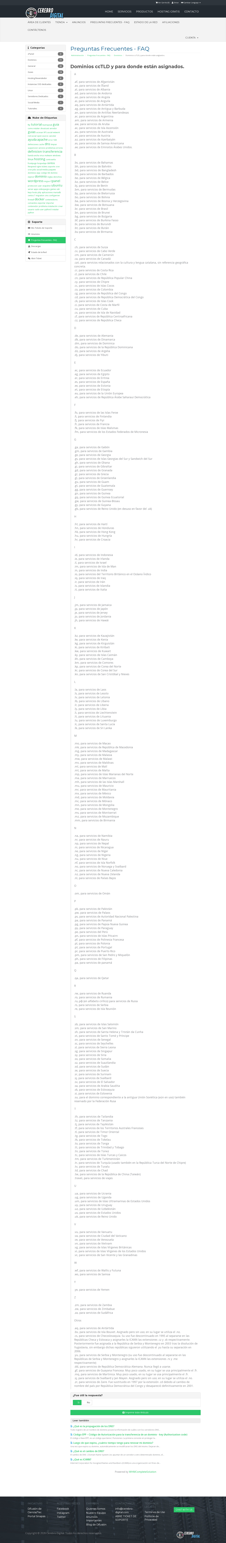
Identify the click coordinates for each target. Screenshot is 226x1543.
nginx (39, 166)
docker (40, 199)
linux (30, 159)
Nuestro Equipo (96, 1512)
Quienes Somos (95, 1508)
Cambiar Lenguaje (191, 2)
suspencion (33, 148)
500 (55, 140)
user (40, 185)
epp (38, 173)
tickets (44, 166)
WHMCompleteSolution (142, 1471)
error (50, 140)
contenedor (33, 206)
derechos (57, 177)
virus (42, 155)
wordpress (36, 181)
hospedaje (42, 163)
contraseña (51, 159)
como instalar (34, 128)
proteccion (32, 185)
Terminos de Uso (155, 1512)
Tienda (60, 22)
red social (32, 136)
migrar (47, 181)
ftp (29, 125)
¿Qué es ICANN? (82, 1459)
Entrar (176, 2)
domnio (54, 173)
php (39, 192)
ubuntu (56, 185)
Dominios (118, 55)
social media (42, 169)
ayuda (32, 139)
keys (30, 192)
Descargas (35, 246)
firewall (31, 199)
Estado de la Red (146, 22)
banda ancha (33, 155)
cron (58, 166)
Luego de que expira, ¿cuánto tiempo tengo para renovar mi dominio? (113, 1443)
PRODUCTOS (144, 11)
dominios (32, 173)
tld (49, 173)
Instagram (63, 1512)
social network (53, 132)
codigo (44, 173)
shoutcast (44, 128)
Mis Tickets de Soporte (41, 227)
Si (78, 1402)
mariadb (57, 192)
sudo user (39, 209)
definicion (35, 151)
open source (42, 136)
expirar (31, 177)
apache (42, 139)
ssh (58, 189)
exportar (42, 203)
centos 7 (31, 195)
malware (48, 155)
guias (32, 132)
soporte (51, 166)
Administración (77, 55)
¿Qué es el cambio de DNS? (88, 1451)
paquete (52, 169)
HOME (109, 11)
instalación (52, 206)
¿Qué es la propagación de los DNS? (93, 1426)
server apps (33, 189)
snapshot (46, 185)
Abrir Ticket (36, 258)
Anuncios (79, 22)
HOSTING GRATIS (169, 11)
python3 (48, 209)
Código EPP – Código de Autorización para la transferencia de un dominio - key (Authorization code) (130, 1434)
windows (56, 155)
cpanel (55, 181)
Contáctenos (37, 29)
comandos (32, 203)
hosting (39, 159)
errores (59, 148)
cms (46, 195)
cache (41, 144)
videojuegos (44, 189)
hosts (34, 192)
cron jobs (32, 169)
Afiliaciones (170, 22)
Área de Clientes (39, 22)
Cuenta (191, 37)
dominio (41, 176)
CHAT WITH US (184, 1509)
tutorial (36, 124)
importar (50, 203)
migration (40, 195)
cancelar (52, 136)
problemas (51, 148)
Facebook (63, 1508)
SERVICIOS (124, 11)
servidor (53, 128)
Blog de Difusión (96, 1524)
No (88, 1402)
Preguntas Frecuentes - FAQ (109, 22)
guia (56, 124)
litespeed (32, 166)
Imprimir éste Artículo (137, 1412)
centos (51, 163)
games (53, 189)
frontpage (32, 163)
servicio (41, 148)
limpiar (54, 144)
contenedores (51, 199)
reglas (50, 177)
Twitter (61, 1516)
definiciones (33, 144)
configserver (54, 195)
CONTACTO (191, 11)
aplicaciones (47, 192)
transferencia (52, 151)
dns (47, 144)
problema (43, 206)
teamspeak (47, 125)
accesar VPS (41, 132)
